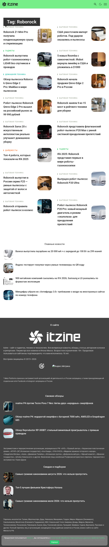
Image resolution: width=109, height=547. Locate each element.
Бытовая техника (14, 27)
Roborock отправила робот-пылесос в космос (18, 208)
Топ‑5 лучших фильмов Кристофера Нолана (38, 487)
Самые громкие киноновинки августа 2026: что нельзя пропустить (51, 474)
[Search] (95, 4)
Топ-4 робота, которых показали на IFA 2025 (17, 157)
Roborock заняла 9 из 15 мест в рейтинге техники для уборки (72, 106)
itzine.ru (30, 538)
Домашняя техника (15, 74)
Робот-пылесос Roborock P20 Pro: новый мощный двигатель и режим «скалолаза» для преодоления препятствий (72, 215)
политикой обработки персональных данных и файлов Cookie (77, 538)
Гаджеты (9, 51)
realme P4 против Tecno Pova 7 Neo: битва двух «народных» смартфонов (54, 403)
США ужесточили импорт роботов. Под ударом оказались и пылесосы (72, 35)
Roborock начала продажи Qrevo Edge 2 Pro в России (70, 83)
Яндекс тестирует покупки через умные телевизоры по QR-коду (49, 264)
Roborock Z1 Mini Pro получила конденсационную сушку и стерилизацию (18, 37)
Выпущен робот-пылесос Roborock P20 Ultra (72, 180)
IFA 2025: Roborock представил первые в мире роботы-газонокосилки (70, 159)
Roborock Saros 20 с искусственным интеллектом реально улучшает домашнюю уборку (16, 134)
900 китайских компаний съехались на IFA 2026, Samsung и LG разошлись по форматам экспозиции (56, 280)
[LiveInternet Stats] (48, 366)
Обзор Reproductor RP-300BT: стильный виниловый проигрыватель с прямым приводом (57, 432)
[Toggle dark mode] (100, 4)
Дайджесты (11, 150)
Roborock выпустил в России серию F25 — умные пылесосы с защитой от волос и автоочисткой (15, 185)
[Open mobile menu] (104, 4)
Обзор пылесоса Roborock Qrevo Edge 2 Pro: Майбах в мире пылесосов (18, 85)
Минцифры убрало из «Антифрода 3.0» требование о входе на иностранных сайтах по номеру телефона (60, 293)
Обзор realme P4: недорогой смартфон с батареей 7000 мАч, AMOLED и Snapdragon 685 (60, 418)
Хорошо (54, 542)
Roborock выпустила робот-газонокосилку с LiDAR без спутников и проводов (17, 61)
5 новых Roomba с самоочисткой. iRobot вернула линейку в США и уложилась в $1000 (72, 61)
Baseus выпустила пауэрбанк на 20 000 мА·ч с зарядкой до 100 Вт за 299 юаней (58, 251)
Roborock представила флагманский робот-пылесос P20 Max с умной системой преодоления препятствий (79, 130)
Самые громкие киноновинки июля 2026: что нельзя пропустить (50, 501)
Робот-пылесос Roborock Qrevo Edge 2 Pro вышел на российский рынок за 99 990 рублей (18, 108)
